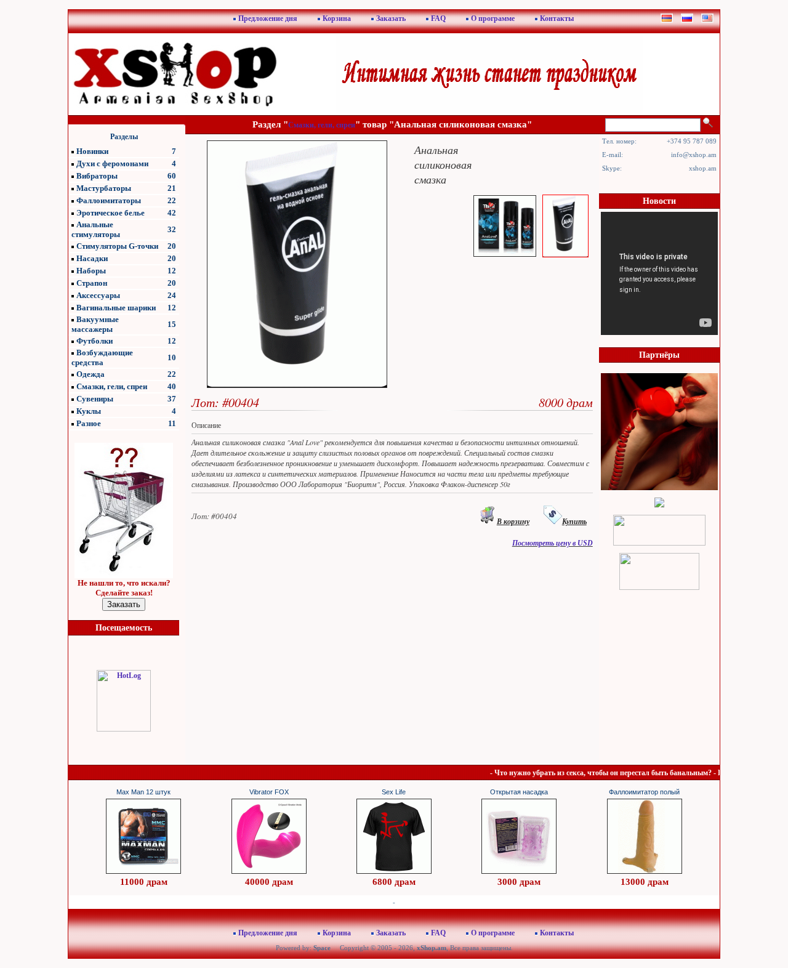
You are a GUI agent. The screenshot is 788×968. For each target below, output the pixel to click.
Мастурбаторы (103, 188)
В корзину (513, 521)
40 (171, 386)
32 (171, 229)
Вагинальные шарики (116, 307)
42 (171, 212)
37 (171, 398)
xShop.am (431, 947)
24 (171, 295)
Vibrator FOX (269, 792)
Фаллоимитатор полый (644, 792)
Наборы (91, 270)
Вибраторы (97, 175)
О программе (493, 18)
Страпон (91, 283)
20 (171, 246)
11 (172, 423)
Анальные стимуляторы (95, 229)
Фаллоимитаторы (108, 200)
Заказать (391, 18)
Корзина (337, 18)
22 (171, 200)
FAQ (438, 18)
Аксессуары (98, 295)
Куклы (88, 411)
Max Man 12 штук (143, 792)
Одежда (90, 374)
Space (322, 947)
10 (171, 357)
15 (171, 324)
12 (171, 270)
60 (171, 175)
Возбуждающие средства (102, 357)
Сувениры (94, 398)
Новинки (92, 151)
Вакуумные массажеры (95, 324)
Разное (88, 423)
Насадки (92, 258)
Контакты (557, 18)
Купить (574, 521)
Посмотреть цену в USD (552, 543)
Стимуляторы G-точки (117, 246)
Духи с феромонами (112, 163)
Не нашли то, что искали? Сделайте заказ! (124, 587)
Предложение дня (267, 18)
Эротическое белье (110, 212)
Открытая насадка (519, 792)
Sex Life (394, 792)
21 (171, 188)
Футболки (94, 340)
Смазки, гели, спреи (111, 386)
